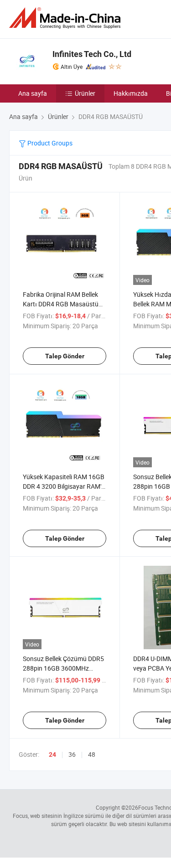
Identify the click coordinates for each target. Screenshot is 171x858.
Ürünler (85, 93)
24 (52, 754)
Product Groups (49, 143)
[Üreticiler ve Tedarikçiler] (66, 18)
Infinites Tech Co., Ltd (91, 54)
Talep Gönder (64, 356)
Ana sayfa (32, 93)
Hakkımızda (131, 93)
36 (72, 754)
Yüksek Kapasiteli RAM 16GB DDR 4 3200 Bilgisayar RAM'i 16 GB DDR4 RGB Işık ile (63, 486)
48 (91, 754)
